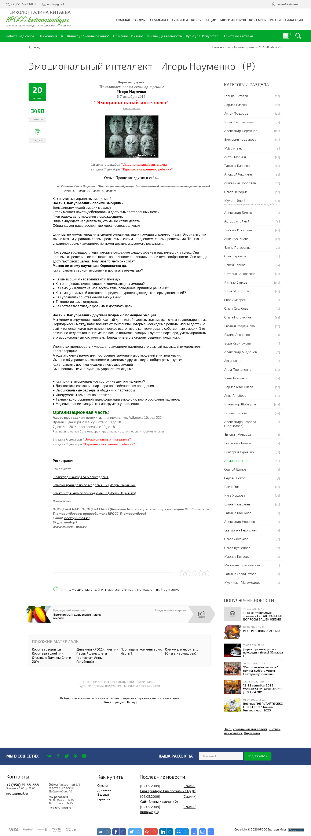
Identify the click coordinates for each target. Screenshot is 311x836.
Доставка (104, 790)
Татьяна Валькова (237, 513)
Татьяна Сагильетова (240, 574)
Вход (131, 702)
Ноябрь (272, 47)
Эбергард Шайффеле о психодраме (81, 477)
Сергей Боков (234, 478)
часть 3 (97, 190)
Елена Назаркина (237, 504)
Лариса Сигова (235, 105)
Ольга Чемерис (236, 192)
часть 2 (83, 190)
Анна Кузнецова (236, 239)
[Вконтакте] (49, 756)
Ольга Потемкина (237, 317)
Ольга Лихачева (236, 539)
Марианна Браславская (242, 565)
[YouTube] (84, 756)
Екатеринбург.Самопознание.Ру (165, 791)
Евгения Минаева (237, 434)
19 (280, 47)
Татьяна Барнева (237, 165)
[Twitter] (66, 756)
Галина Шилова (236, 413)
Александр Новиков (239, 521)
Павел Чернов (235, 265)
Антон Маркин (235, 157)
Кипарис (146, 812)
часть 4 (110, 190)
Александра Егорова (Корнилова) (240, 424)
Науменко (170, 589)
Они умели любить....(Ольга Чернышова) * (181, 651)
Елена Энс (231, 487)
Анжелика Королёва (240, 183)
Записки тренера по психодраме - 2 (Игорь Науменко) (94, 485)
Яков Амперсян (235, 300)
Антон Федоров (236, 113)
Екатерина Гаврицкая (240, 530)
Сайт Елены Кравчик (156, 801)
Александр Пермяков (240, 131)
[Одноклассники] (75, 756)
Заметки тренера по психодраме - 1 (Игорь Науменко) (94, 493)
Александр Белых (238, 212)
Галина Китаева (236, 96)
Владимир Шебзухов (240, 404)
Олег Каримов (235, 256)
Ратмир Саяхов (235, 282)
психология (148, 589)
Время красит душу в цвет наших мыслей (77, 616)
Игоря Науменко (131, 91)
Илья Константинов (239, 122)
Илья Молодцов (236, 291)
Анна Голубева (235, 395)
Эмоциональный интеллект (95, 589)
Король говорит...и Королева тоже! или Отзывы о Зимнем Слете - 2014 (52, 655)
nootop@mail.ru (17, 793)
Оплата (102, 785)
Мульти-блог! (234, 200)
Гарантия (103, 799)
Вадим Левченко (237, 334)
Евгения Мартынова (239, 326)
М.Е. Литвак (233, 148)
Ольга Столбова (236, 308)
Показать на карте (60, 807)
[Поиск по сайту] (298, 36)
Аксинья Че (232, 360)
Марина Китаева (236, 556)
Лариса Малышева (238, 387)
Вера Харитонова (237, 343)
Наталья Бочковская (239, 274)
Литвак (129, 589)
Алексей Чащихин (238, 174)
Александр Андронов (240, 352)
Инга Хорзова (234, 495)
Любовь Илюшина (238, 230)
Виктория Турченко (239, 452)
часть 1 (68, 190)
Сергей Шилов (235, 469)
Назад (36, 47)
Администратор (236, 460)
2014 (261, 47)
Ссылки (189, 786)
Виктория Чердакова (240, 139)
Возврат (103, 794)
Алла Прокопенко (237, 369)
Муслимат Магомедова (242, 582)
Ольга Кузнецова (237, 548)
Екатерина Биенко (238, 443)
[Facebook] (58, 756)
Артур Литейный (236, 221)
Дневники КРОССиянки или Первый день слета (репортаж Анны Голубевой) (97, 655)
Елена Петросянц (237, 247)
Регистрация (63, 461)
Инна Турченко (235, 378)
